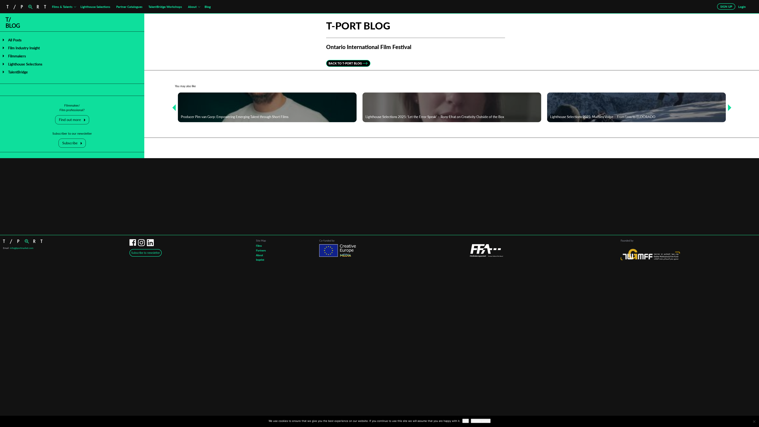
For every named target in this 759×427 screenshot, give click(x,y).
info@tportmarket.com (21, 248)
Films (259, 245)
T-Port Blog (358, 26)
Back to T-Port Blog (345, 63)
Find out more (70, 119)
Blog (208, 7)
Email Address (356, 198)
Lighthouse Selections (95, 7)
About (192, 7)
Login (742, 7)
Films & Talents (62, 7)
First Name (353, 213)
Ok (465, 420)
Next (728, 107)
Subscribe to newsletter (145, 252)
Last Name (353, 229)
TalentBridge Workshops (165, 7)
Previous (173, 107)
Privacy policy (480, 420)
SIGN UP (726, 6)
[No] (754, 421)
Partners (261, 250)
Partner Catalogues (129, 7)
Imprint (260, 259)
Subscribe (70, 143)
